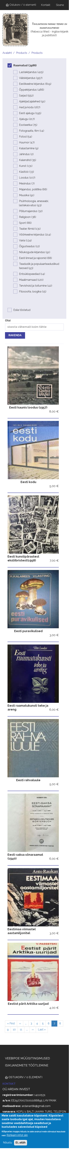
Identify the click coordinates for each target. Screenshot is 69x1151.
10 (15, 1029)
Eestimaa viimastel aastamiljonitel (22, 931)
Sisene (60, 5)
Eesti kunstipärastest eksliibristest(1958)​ (23, 558)
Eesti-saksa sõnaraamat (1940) (25, 856)
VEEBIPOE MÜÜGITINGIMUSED (27, 1058)
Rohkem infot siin (17, 1135)
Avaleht (7, 52)
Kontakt (45, 5)
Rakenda (15, 335)
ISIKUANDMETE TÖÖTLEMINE (26, 1065)
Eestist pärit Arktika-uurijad (28, 1003)
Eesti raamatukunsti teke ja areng (28, 707)
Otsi (8, 320)
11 (22, 1029)
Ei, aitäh (21, 1142)
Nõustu (7, 1142)
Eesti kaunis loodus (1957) (28, 407)
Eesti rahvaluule (28, 780)
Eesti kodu (28, 482)
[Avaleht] (15, 29)
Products (21, 52)
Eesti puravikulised (28, 631)
